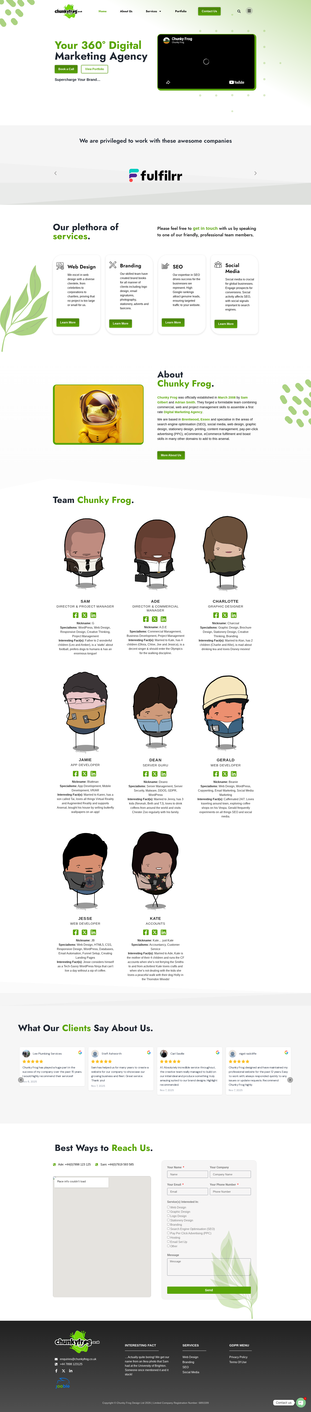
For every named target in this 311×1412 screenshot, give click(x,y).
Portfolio (180, 11)
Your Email (174, 1184)
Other (173, 1246)
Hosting (175, 1237)
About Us (126, 11)
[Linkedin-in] (70, 1370)
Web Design (178, 1207)
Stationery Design (181, 1220)
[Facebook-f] (56, 1370)
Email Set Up (178, 1241)
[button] (239, 11)
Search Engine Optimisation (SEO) (192, 1229)
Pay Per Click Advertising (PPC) (190, 1233)
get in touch (205, 228)
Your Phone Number (223, 1184)
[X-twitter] (63, 1370)
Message (173, 1255)
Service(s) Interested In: (183, 1202)
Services (151, 11)
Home (103, 11)
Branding (176, 1224)
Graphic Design (180, 1211)
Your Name (174, 1167)
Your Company (219, 1167)
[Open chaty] (301, 1403)
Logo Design (178, 1216)
